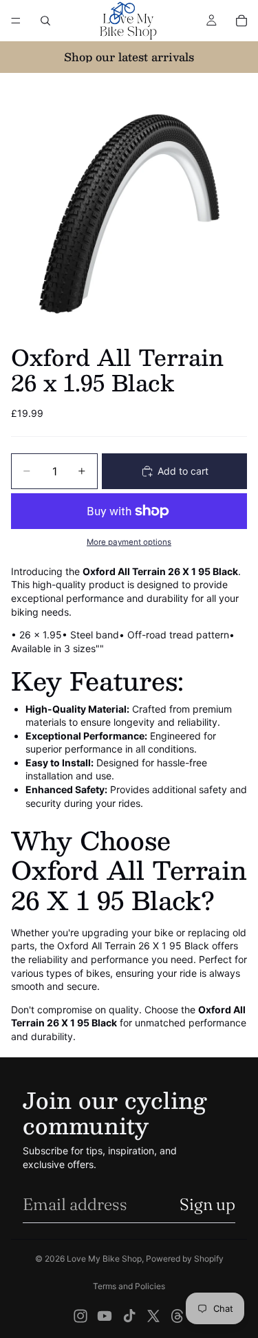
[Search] (45, 21)
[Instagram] (80, 1316)
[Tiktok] (129, 1316)
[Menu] (16, 20)
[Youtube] (104, 1316)
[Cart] (241, 21)
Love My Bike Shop (104, 1258)
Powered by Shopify (185, 1258)
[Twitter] (153, 1316)
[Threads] (177, 1316)
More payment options (129, 542)
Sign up (207, 1204)
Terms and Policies (129, 1286)
